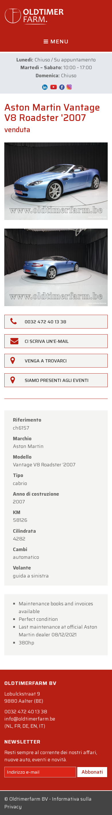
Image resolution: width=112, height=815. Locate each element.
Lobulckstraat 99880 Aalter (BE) (23, 697)
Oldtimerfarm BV (28, 799)
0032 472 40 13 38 (25, 711)
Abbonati (92, 772)
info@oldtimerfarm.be (29, 719)
